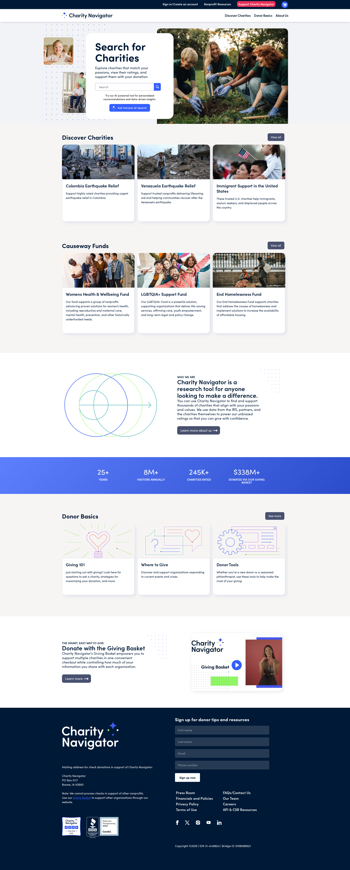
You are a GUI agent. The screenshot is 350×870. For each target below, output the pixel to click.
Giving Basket (82, 798)
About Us (282, 15)
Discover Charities (237, 15)
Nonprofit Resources (217, 4)
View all (276, 137)
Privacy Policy (187, 803)
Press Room (185, 792)
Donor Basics (263, 15)
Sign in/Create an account (180, 4)
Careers (229, 803)
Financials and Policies (194, 798)
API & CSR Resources (240, 809)
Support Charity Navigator (256, 4)
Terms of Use (186, 809)
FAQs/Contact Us (237, 792)
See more (275, 516)
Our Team (231, 798)
